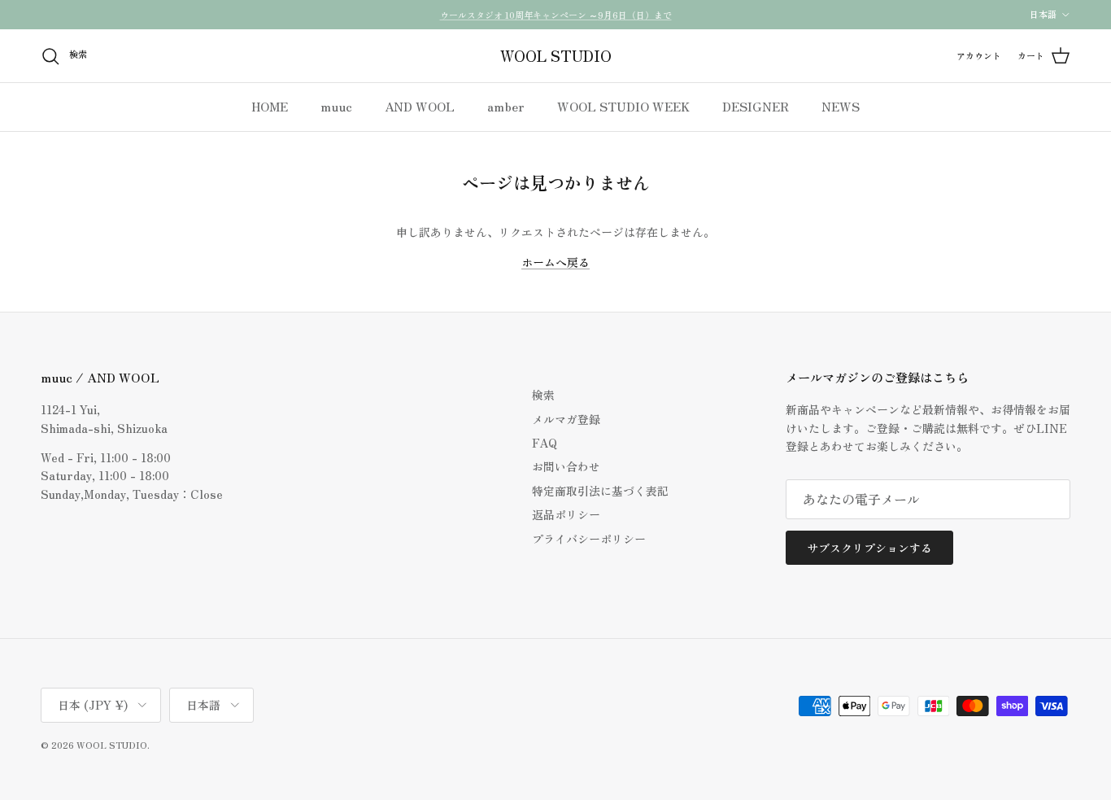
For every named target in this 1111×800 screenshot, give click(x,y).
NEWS (840, 106)
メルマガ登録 (566, 419)
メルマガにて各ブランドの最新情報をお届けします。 (555, 21)
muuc (336, 106)
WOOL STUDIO (111, 744)
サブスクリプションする (869, 548)
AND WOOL (420, 106)
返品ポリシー (566, 514)
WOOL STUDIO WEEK (623, 106)
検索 (543, 395)
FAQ (544, 443)
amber (506, 106)
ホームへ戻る (555, 262)
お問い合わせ (566, 466)
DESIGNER (755, 106)
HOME (269, 106)
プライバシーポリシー (589, 539)
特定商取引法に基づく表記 (600, 491)
